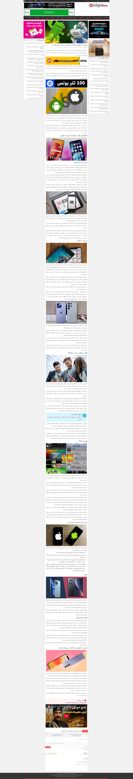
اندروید (80, 731)
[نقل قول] (58, 743)
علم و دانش (81, 18)
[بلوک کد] (60, 743)
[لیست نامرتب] (56, 743)
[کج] (49, 743)
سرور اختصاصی (67, 776)
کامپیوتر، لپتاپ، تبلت (71, 18)
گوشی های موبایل (98, 18)
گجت (58, 18)
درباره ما (107, 1)
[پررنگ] (47, 743)
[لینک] (62, 743)
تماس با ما (103, 1)
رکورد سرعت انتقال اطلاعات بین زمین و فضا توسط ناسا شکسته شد (57, 734)
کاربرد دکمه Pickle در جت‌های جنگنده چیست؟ (35, 98)
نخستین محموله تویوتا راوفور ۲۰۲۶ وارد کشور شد (35, 84)
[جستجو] (25, 1)
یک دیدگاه (84, 47)
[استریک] (52, 743)
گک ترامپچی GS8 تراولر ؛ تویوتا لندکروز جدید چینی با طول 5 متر (76, 734)
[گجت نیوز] (98, 7)
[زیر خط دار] (50, 743)
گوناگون (63, 18)
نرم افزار (52, 18)
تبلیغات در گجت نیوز (95, 1)
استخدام (88, 1)
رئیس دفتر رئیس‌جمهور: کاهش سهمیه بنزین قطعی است (99, 68)
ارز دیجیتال (30, 18)
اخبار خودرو (88, 18)
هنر (48, 18)
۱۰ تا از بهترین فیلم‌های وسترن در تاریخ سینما (101, 78)
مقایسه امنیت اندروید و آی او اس (72, 731)
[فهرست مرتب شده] (54, 743)
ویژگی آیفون (63, 731)
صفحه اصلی (105, 18)
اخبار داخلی (37, 18)
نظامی (43, 18)
